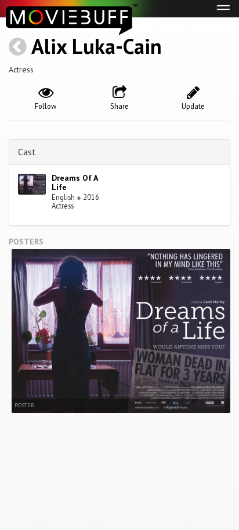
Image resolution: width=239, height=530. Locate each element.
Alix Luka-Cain (96, 46)
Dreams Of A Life (74, 183)
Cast (27, 152)
